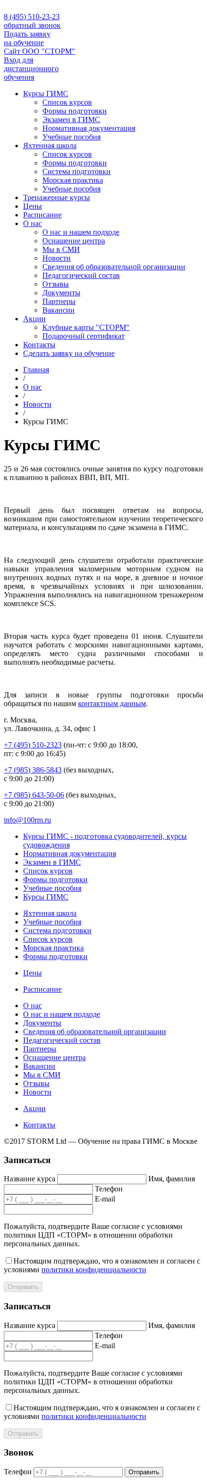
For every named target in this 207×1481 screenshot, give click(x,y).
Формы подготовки (74, 111)
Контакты (39, 345)
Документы (61, 293)
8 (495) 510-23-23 (32, 17)
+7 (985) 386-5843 (33, 770)
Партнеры (59, 301)
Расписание (42, 215)
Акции (34, 319)
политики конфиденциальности (93, 1270)
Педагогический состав (81, 275)
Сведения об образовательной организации (113, 267)
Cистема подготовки (76, 171)
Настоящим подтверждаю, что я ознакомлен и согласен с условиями (102, 1265)
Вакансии (58, 310)
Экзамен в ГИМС (71, 119)
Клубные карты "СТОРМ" (85, 327)
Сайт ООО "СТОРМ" (39, 51)
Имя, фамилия (171, 1179)
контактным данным (112, 703)
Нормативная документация (88, 128)
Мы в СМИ (61, 249)
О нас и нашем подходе (80, 232)
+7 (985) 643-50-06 (34, 795)
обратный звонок (32, 25)
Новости (56, 258)
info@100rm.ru (27, 820)
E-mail (105, 1199)
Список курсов (67, 102)
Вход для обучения (31, 68)
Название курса (29, 1179)
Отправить (23, 1287)
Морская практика (72, 180)
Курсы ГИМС (45, 93)
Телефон (109, 1189)
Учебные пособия (71, 137)
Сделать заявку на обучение (69, 353)
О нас (32, 223)
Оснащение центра (73, 241)
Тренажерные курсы (56, 197)
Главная (36, 370)
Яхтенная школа (50, 145)
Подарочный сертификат (83, 336)
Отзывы (55, 284)
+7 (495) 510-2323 (33, 745)
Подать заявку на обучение (27, 38)
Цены (32, 206)
